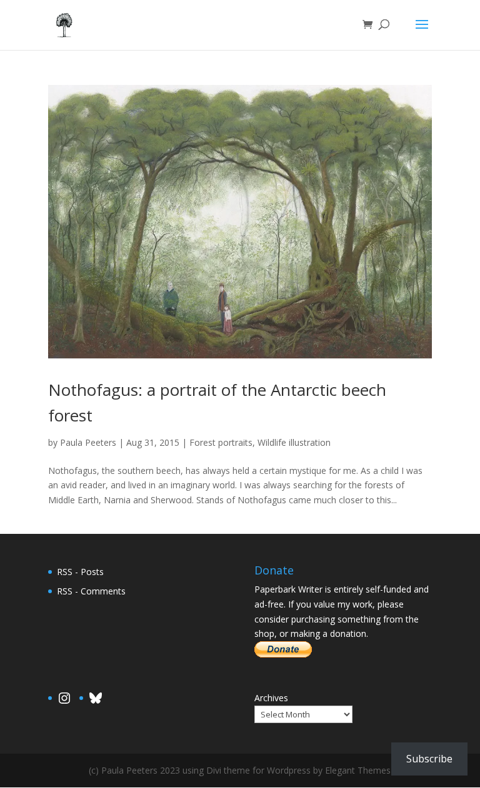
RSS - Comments (91, 591)
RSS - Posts (80, 572)
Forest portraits (220, 442)
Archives (271, 698)
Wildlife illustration (294, 442)
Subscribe (429, 759)
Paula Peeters (88, 442)
